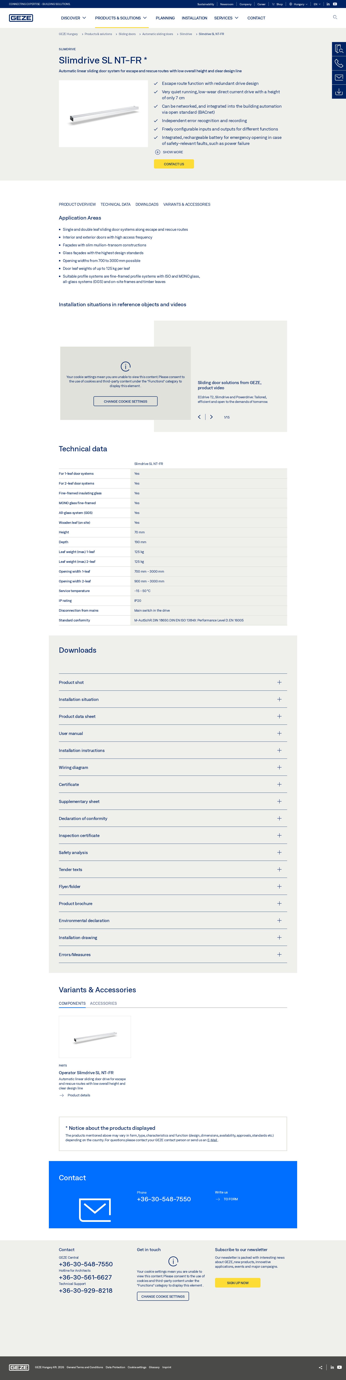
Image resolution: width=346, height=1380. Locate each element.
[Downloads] (339, 92)
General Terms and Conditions (85, 1367)
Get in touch (149, 1249)
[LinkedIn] (328, 4)
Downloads (147, 204)
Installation (194, 18)
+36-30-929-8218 (85, 1290)
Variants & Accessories (186, 204)
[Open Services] (236, 17)
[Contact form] (339, 77)
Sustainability (205, 4)
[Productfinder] (339, 49)
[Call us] (339, 63)
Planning (165, 18)
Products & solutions (118, 18)
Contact (256, 18)
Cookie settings (137, 1367)
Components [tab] (72, 1003)
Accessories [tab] (103, 1003)
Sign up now (237, 1283)
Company (245, 4)
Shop (279, 4)
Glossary (154, 1367)
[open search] (335, 17)
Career (261, 4)
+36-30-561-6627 (85, 1277)
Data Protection (115, 1367)
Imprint (166, 1367)
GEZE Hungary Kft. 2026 (49, 1367)
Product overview (77, 204)
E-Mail (212, 1140)
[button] (298, 4)
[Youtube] (335, 4)
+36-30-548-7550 (164, 1198)
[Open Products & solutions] (145, 17)
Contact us (174, 164)
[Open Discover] (84, 17)
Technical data (116, 204)
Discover (70, 18)
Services (223, 18)
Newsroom (226, 4)
